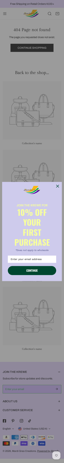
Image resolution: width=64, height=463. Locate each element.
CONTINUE (32, 270)
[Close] (57, 186)
